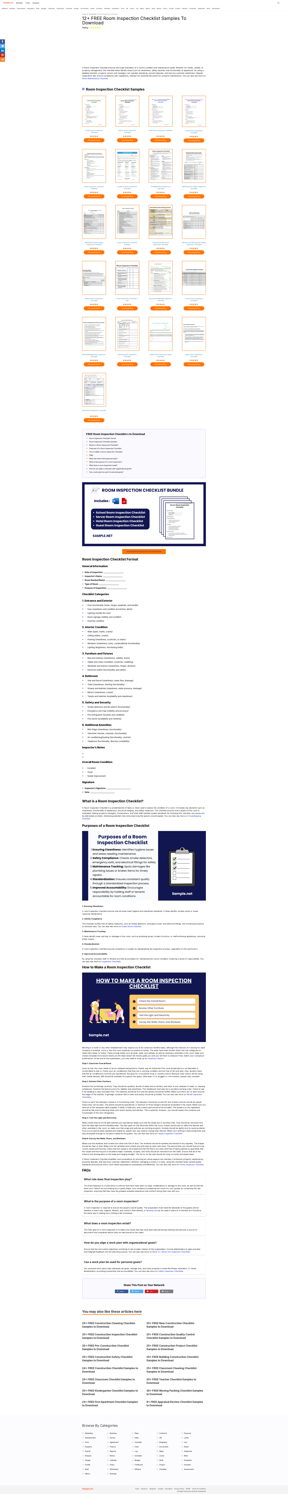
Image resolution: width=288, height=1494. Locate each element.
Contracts (163, 1433)
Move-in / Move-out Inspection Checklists (171, 1252)
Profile (171, 8)
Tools (28, 3)
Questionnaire (90, 1438)
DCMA (188, 1489)
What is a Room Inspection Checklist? (103, 445)
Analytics (88, 1447)
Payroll (87, 1451)
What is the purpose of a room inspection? (105, 462)
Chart (137, 1447)
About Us (144, 1489)
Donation (99, 8)
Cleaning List (151, 1210)
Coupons (36, 3)
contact (160, 1489)
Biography (30, 8)
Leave (132, 8)
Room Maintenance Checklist (95, 78)
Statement (201, 8)
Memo (148, 8)
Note (153, 8)
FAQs (91, 455)
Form (122, 8)
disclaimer (168, 1489)
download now (94, 140)
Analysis (12, 8)
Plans (137, 1433)
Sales (137, 1438)
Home (84, 14)
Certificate (60, 8)
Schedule (192, 8)
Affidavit (5, 8)
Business (19, 3)
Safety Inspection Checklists (170, 1271)
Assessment (21, 8)
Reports (185, 8)
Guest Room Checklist (131, 926)
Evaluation (115, 8)
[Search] (278, 3)
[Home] (8, 3)
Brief (37, 8)
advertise (152, 1489)
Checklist (69, 8)
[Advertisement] (144, 46)
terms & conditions (199, 1489)
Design (76, 8)
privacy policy (179, 1489)
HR (127, 8)
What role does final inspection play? (103, 458)
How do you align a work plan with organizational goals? (110, 469)
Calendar (51, 8)
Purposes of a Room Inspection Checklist (105, 448)
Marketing (89, 1433)
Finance (113, 1447)
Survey (112, 1438)
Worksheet (216, 8)
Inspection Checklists (111, 961)
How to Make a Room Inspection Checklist (105, 452)
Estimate (107, 8)
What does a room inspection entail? (103, 465)
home (137, 1489)
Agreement (114, 1442)
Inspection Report (156, 1058)
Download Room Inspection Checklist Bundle (144, 551)
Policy (165, 8)
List (137, 8)
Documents (85, 8)
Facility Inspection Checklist (170, 1133)
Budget (43, 8)
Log (136, 1451)
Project (177, 8)
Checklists (92, 14)
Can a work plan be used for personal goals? (106, 472)
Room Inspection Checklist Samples (103, 442)
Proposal (187, 1433)
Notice (159, 8)
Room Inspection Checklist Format (102, 438)
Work (208, 8)
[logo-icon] (88, 1489)
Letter (186, 1438)
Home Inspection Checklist (192, 1164)
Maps (142, 8)
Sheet (92, 8)
